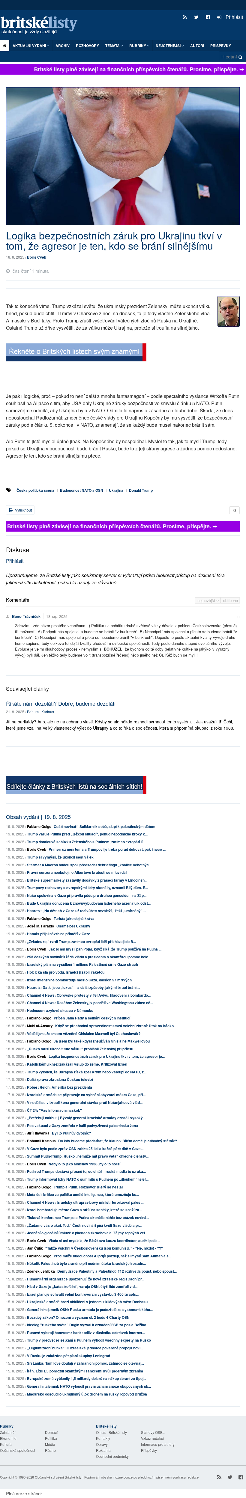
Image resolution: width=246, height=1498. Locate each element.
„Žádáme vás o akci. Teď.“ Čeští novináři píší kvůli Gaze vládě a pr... (84, 1225)
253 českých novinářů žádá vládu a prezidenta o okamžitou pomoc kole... (89, 957)
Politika (51, 1438)
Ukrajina (116, 490)
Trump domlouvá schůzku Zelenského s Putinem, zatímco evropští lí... (86, 841)
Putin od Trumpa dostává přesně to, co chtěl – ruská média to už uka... (86, 1171)
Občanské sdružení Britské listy (58, 1477)
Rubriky (138, 45)
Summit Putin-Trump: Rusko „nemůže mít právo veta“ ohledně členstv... (87, 1156)
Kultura (6, 1444)
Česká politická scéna (35, 490)
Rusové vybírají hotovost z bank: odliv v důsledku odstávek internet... (86, 1332)
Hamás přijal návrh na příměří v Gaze (58, 933)
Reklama (103, 1450)
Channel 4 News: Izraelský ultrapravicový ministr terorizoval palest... (85, 1202)
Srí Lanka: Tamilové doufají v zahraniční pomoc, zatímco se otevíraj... (85, 1363)
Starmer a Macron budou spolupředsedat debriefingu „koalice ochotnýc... (89, 865)
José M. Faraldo (40, 926)
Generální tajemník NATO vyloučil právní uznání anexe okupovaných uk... (89, 1386)
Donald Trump (141, 490)
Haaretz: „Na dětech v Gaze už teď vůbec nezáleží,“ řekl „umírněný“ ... (86, 910)
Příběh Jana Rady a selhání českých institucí (92, 1018)
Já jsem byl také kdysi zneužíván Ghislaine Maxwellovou (102, 1041)
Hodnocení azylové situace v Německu (60, 1010)
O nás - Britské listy (111, 1432)
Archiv (63, 45)
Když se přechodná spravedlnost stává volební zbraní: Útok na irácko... (115, 1025)
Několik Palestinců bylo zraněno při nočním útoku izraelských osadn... (86, 1263)
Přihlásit (233, 16)
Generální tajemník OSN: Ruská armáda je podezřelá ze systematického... (90, 1309)
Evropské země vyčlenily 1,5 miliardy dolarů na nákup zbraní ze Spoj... (86, 1378)
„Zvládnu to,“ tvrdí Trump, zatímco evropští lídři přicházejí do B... (81, 941)
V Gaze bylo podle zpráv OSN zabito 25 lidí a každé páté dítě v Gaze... (85, 1148)
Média (50, 1444)
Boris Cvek (36, 257)
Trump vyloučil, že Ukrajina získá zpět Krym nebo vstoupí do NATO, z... (86, 1072)
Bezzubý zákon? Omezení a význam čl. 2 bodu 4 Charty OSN (78, 1317)
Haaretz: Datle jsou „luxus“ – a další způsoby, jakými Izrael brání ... (83, 987)
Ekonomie (8, 1438)
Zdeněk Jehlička (41, 1271)
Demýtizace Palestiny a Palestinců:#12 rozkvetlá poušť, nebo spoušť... (117, 1271)
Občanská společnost (17, 1450)
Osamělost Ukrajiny (73, 926)
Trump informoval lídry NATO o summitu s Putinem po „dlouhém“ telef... (87, 1179)
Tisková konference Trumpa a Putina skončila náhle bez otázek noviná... (88, 1217)
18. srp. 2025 (57, 616)
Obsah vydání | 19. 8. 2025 (38, 816)
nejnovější (206, 600)
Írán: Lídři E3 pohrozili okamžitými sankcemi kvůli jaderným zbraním (85, 1371)
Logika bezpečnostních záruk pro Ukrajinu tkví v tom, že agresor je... (107, 1056)
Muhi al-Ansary (40, 1025)
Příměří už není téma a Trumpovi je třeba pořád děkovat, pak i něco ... (107, 849)
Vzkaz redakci (152, 1438)
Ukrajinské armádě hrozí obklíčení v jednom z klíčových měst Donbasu (87, 1301)
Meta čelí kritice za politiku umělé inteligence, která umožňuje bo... (83, 1194)
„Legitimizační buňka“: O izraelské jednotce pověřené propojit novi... (85, 1348)
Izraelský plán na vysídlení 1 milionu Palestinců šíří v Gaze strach (82, 964)
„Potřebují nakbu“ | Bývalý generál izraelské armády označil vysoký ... (86, 1117)
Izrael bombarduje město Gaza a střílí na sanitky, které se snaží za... (84, 1209)
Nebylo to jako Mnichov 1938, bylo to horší (84, 1164)
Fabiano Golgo (39, 826)
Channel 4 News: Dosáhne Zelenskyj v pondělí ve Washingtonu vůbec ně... (90, 1002)
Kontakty (103, 1438)
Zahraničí (7, 1432)
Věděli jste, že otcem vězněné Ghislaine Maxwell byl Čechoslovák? (83, 1033)
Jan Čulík (35, 1248)
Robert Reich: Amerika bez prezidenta (59, 1087)
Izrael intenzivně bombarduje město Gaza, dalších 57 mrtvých (79, 980)
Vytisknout (23, 509)
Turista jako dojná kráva (74, 918)
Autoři (197, 45)
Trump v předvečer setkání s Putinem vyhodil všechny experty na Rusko (89, 1340)
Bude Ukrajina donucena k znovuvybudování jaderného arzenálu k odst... (89, 903)
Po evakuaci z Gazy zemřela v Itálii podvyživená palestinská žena (82, 1125)
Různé (50, 1450)
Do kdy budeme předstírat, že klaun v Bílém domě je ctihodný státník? (117, 1141)
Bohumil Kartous (40, 711)
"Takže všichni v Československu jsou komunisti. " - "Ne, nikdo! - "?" (104, 1248)
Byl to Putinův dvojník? (71, 1133)
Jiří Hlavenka (38, 1133)
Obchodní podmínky (112, 1456)
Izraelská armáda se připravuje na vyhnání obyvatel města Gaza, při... (86, 1094)
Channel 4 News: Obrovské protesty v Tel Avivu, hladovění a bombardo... (89, 995)
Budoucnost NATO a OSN (81, 490)
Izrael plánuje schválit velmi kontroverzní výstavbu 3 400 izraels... (83, 1294)
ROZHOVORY (87, 45)
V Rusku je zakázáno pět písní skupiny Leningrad (68, 1355)
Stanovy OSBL (153, 1432)
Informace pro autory (158, 1444)
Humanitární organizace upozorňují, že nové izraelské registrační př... (85, 1279)
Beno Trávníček (26, 616)
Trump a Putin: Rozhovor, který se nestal (88, 1187)
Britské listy (42, 25)
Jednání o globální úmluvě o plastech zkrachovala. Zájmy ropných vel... (87, 1232)
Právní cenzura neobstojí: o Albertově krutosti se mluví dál (77, 872)
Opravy (102, 1444)
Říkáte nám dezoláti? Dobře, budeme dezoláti (61, 703)
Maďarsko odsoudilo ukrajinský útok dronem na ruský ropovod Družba (87, 1394)
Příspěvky (220, 45)
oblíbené (230, 600)
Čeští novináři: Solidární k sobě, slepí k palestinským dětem (104, 826)
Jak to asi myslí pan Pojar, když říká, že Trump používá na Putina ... (105, 949)
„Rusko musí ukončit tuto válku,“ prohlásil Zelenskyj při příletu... (81, 1049)
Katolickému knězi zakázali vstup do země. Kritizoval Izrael (77, 1064)
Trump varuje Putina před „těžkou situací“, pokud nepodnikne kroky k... (87, 834)
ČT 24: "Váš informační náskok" (54, 1110)
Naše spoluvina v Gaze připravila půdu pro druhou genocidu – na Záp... (86, 895)
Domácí (51, 1432)
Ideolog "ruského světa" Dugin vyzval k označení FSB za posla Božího (86, 1324)
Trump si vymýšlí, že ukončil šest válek (60, 857)
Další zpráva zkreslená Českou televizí (60, 1079)
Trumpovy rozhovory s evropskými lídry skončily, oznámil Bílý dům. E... (87, 887)
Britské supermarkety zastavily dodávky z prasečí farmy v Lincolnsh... (87, 880)
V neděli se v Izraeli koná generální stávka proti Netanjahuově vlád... (84, 1102)
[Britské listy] (76, 353)
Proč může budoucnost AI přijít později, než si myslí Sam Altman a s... (112, 1256)
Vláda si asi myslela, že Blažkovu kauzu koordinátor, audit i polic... (104, 1240)
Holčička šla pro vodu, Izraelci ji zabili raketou (65, 972)
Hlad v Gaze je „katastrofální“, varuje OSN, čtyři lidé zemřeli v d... (82, 1286)
